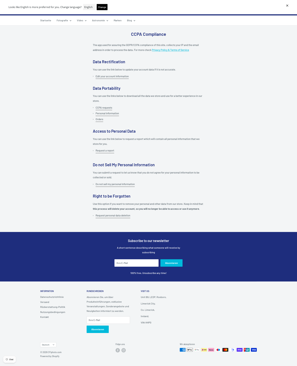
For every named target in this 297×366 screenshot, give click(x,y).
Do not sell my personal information (115, 184)
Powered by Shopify (49, 356)
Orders (99, 119)
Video (80, 20)
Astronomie (98, 20)
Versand (44, 301)
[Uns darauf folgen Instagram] (123, 350)
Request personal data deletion (113, 215)
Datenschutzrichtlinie (52, 296)
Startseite (45, 20)
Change (102, 7)
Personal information (107, 113)
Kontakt (44, 316)
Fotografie (62, 20)
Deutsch (45, 344)
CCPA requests (104, 107)
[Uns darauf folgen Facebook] (118, 350)
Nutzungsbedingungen (52, 311)
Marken (118, 20)
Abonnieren (171, 262)
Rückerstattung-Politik (52, 306)
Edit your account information (112, 76)
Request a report (105, 150)
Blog (129, 20)
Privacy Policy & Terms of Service (170, 49)
